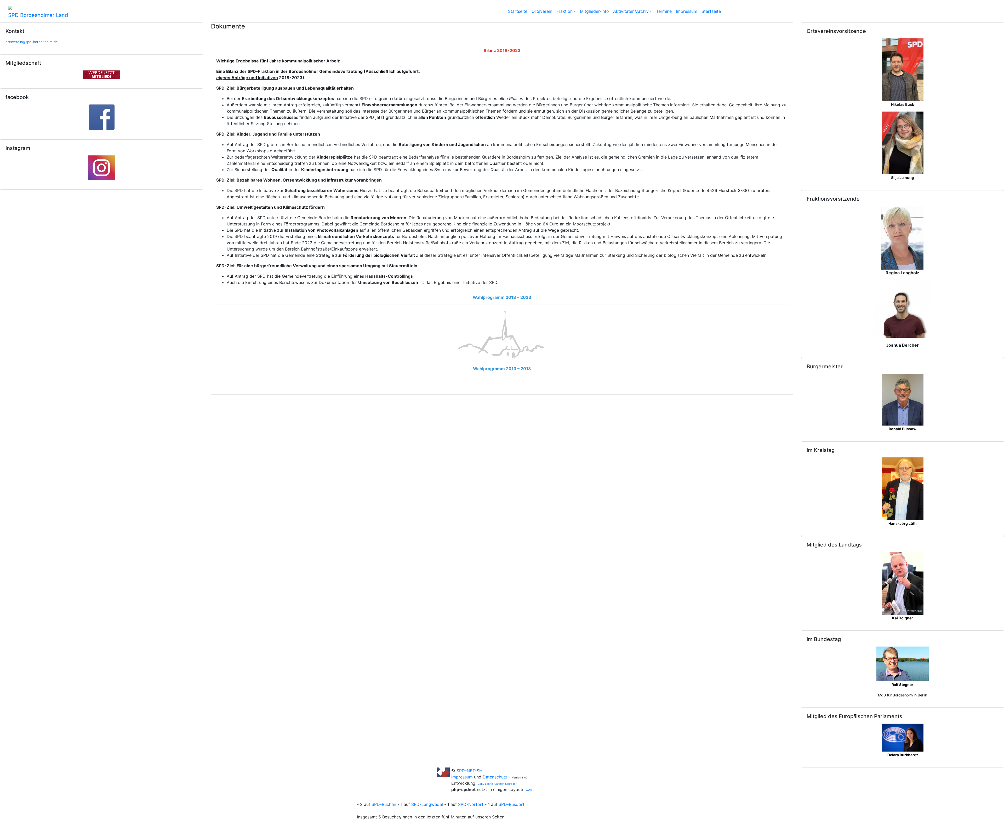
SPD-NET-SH (469, 770)
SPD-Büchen (384, 804)
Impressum (686, 11)
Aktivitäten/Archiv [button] (631, 11)
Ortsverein (542, 11)
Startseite (517, 11)
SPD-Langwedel (427, 804)
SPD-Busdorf (511, 804)
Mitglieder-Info (594, 11)
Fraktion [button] (564, 11)
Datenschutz (495, 777)
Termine (664, 11)
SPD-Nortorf (470, 804)
